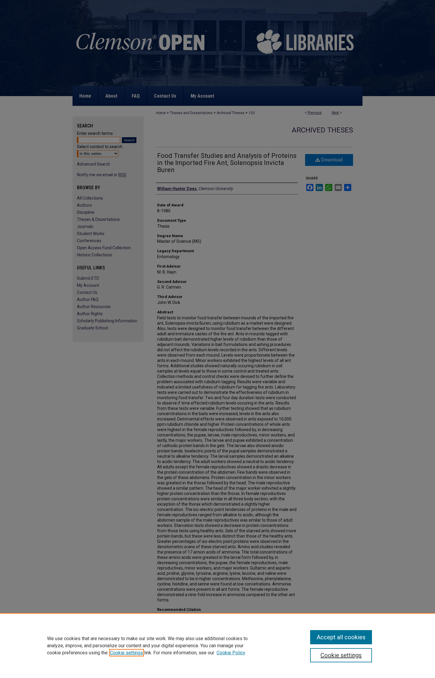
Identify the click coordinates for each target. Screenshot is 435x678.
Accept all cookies (341, 637)
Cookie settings (126, 653)
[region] (217, 645)
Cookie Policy (231, 653)
